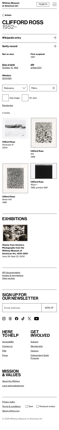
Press (5, 355)
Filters (34, 88)
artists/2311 (36, 67)
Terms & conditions (11, 406)
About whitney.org (10, 411)
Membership (37, 346)
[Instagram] (4, 318)
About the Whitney (11, 381)
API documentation (11, 272)
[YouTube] (36, 318)
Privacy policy (8, 402)
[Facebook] (16, 318)
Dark (31, 406)
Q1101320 (7, 78)
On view (33, 98)
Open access (8, 278)
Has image (15, 98)
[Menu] (54, 4)
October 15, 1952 (10, 67)
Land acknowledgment (13, 385)
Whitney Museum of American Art (10, 4)
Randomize (7, 105)
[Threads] (10, 318)
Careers (34, 351)
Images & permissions (12, 275)
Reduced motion (47, 406)
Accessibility (8, 341)
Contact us (7, 346)
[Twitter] (29, 318)
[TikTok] (23, 318)
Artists (8, 15)
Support (34, 341)
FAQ (4, 351)
